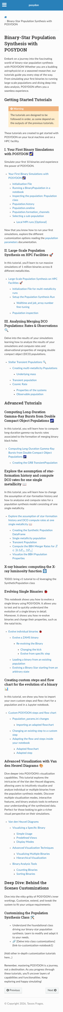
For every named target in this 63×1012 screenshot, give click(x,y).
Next (51, 990)
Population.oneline (23, 208)
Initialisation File (22, 184)
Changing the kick (30, 649)
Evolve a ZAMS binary (25, 637)
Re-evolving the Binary (29, 643)
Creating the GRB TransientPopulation (34, 462)
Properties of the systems (31, 390)
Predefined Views (26, 838)
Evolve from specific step (35, 653)
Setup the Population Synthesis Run (33, 297)
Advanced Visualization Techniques (33, 848)
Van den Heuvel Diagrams (23, 821)
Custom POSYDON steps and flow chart (32, 712)
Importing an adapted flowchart (35, 725)
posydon (34, 5)
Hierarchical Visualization (31, 858)
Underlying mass (26, 374)
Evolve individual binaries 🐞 (25, 631)
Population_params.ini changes (30, 719)
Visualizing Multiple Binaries (33, 854)
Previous (14, 990)
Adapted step (24, 753)
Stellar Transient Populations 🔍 (27, 362)
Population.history (23, 204)
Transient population (24, 380)
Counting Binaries (26, 870)
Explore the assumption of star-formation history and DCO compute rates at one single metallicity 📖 (32, 520)
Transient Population (24, 542)
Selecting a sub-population (28, 216)
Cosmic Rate (19, 384)
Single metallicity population (29, 538)
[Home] (5, 17)
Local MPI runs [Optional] (31, 222)
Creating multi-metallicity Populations (34, 368)
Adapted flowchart (27, 749)
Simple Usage (24, 833)
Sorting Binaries (25, 874)
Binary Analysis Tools (24, 864)
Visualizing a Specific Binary (28, 827)
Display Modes (25, 842)
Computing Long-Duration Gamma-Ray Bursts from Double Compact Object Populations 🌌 (31, 452)
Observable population (29, 394)
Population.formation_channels (30, 212)
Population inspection (25, 313)
